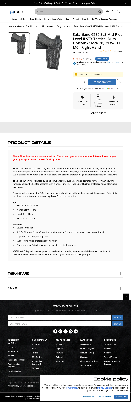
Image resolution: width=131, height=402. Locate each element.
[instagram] (60, 331)
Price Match (13, 351)
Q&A (13, 288)
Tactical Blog (85, 344)
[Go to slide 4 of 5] (125, 3)
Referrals (59, 357)
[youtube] (76, 331)
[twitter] (65, 331)
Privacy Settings (104, 388)
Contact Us (12, 347)
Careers (107, 353)
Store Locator (110, 344)
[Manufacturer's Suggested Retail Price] (91, 59)
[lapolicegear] (18, 13)
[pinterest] (71, 331)
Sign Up (117, 317)
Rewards (59, 353)
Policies (35, 353)
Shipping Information (16, 360)
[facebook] (55, 331)
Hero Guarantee (14, 371)
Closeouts (84, 357)
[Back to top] (126, 297)
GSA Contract (37, 357)
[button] (98, 88)
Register (117, 62)
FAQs (34, 348)
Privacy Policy (71, 388)
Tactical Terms (110, 357)
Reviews (18, 274)
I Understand (121, 397)
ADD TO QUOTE (98, 113)
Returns (11, 355)
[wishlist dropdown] (120, 82)
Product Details (29, 143)
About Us (36, 344)
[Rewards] (107, 11)
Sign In (109, 62)
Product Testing (87, 353)
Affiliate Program (87, 348)
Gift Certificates (86, 365)
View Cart (60, 361)
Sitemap (35, 368)
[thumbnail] (19, 43)
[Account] (112, 11)
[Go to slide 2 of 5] (6, 3)
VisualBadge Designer (89, 361)
